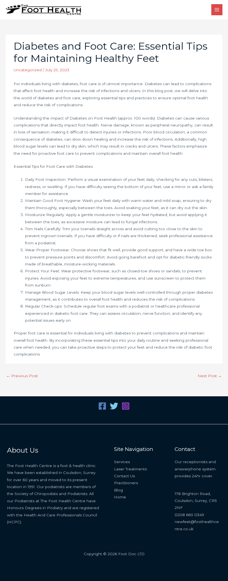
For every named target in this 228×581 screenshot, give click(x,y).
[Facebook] (102, 406)
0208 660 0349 (189, 515)
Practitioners (126, 483)
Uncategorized (28, 70)
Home (120, 497)
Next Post (210, 376)
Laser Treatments (130, 469)
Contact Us (124, 476)
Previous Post (22, 376)
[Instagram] (126, 406)
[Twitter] (114, 406)
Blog (118, 490)
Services (122, 462)
